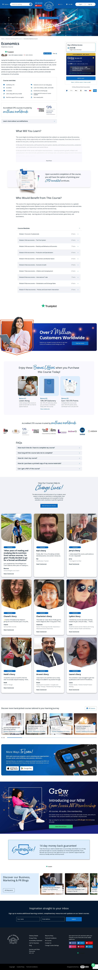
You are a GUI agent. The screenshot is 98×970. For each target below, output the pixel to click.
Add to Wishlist (29, 55)
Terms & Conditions (50, 938)
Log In (80, 4)
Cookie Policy (20, 967)
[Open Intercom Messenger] (93, 965)
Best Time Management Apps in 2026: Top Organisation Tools (51, 889)
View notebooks (45, 409)
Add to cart (80, 78)
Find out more (80, 343)
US (33, 953)
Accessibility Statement (35, 940)
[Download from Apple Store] (12, 768)
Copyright (12, 967)
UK (30, 953)
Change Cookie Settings (52, 945)
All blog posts (9, 890)
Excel (53, 728)
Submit (74, 919)
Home (2, 38)
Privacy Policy (33, 938)
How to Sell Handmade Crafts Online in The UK (75, 890)
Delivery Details (33, 936)
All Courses (92, 708)
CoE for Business (34, 943)
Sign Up (90, 4)
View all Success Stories (49, 505)
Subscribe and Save (60, 826)
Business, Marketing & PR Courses (14, 38)
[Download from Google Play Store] (26, 768)
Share (54, 53)
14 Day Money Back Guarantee (81, 87)
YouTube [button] (39, 5)
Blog (30, 945)
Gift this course (79, 82)
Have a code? (87, 82)
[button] (49, 18)
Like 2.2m (39, 3)
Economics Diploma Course (31, 38)
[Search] (30, 4)
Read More (49, 160)
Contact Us (48, 943)
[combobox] (60, 4)
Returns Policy (49, 936)
